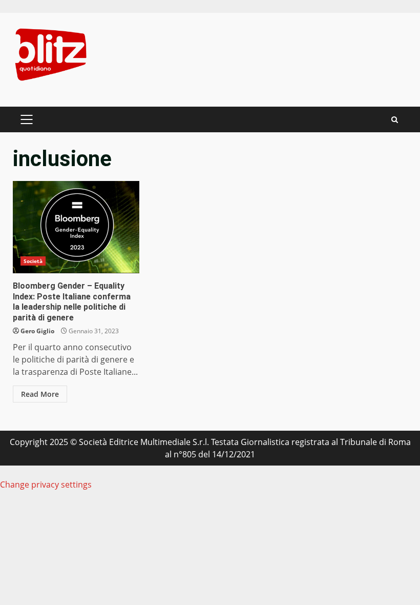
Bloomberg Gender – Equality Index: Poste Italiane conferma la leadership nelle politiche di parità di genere (76, 227)
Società (33, 261)
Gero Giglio (37, 331)
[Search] (394, 120)
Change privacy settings (46, 484)
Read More (40, 394)
